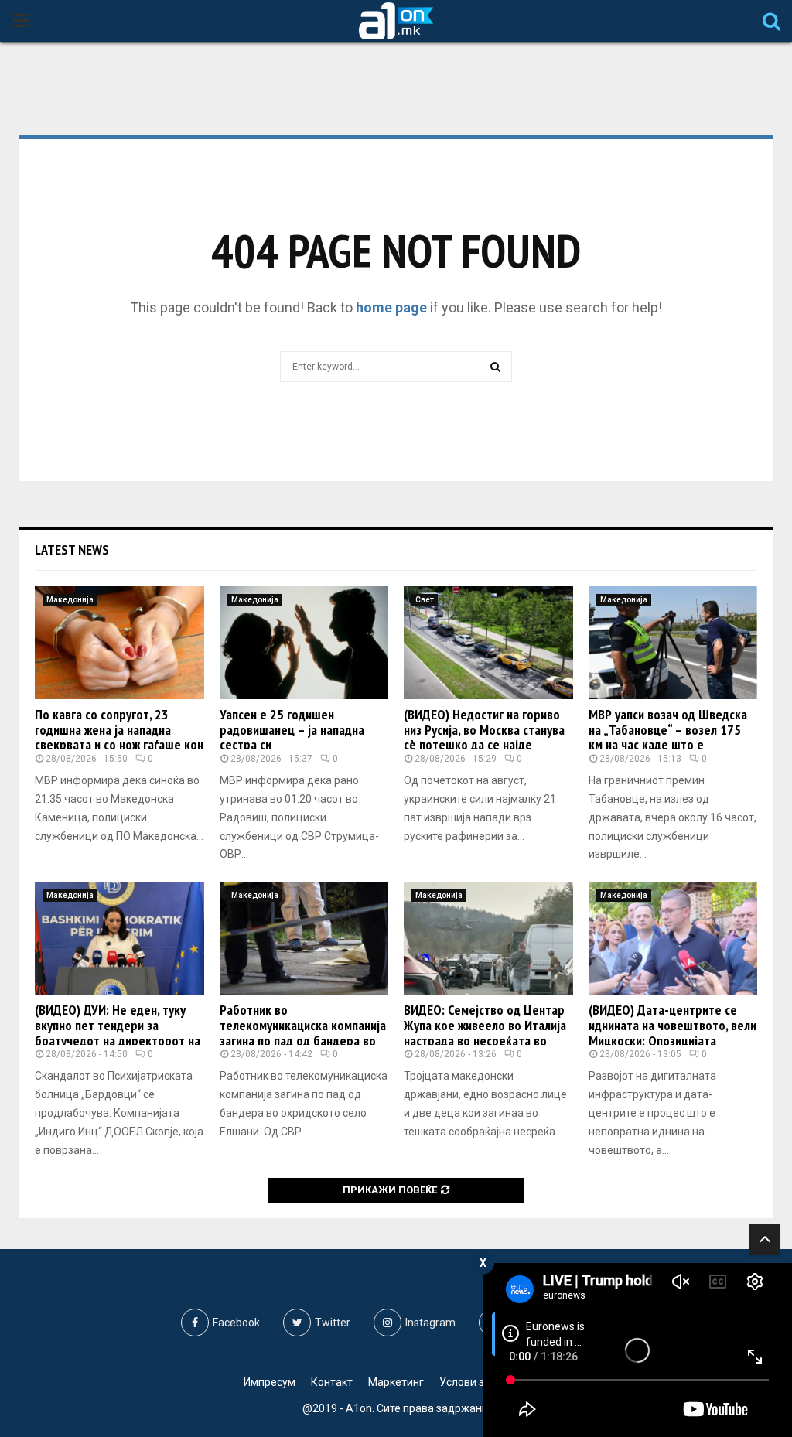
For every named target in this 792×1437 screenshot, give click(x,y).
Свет (424, 600)
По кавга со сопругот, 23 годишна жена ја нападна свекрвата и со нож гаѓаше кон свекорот (119, 737)
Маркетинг (396, 1382)
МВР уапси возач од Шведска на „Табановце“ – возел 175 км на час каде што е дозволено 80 (668, 737)
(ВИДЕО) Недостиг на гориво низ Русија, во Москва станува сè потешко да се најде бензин (484, 737)
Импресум (269, 1382)
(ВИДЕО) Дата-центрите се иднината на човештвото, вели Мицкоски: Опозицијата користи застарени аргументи (672, 1032)
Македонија (70, 600)
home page (391, 307)
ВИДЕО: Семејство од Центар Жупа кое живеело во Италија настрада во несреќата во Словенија (485, 1032)
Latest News (72, 549)
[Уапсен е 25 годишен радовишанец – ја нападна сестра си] (304, 642)
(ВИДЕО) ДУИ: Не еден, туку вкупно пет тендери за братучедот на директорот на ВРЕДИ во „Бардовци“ (117, 1032)
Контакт (332, 1382)
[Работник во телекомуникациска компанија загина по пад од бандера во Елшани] (304, 938)
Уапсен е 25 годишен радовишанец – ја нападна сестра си (292, 729)
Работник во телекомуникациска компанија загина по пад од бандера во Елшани (303, 1032)
